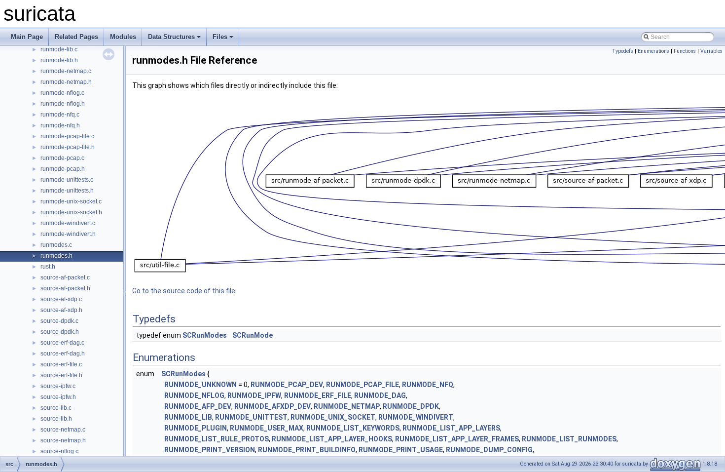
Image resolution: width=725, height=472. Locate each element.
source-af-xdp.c (61, 299)
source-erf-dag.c (62, 342)
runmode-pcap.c (62, 158)
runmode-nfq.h (60, 125)
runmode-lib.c (58, 49)
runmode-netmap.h (66, 82)
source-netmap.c (62, 429)
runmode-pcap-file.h (67, 147)
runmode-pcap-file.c (67, 136)
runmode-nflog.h (62, 103)
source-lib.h (56, 418)
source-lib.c (56, 407)
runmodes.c (56, 244)
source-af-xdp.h (61, 310)
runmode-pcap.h (62, 168)
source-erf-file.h (61, 375)
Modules (123, 36)
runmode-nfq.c (59, 114)
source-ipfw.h (58, 396)
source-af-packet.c (65, 277)
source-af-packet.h (65, 288)
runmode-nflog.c (62, 92)
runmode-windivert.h (68, 234)
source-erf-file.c (61, 364)
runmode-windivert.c (67, 223)
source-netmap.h (63, 440)
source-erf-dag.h (62, 353)
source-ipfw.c (57, 386)
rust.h (47, 266)
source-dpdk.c (59, 320)
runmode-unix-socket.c (71, 201)
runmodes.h (56, 255)
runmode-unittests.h (67, 190)
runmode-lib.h (59, 60)
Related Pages (76, 36)
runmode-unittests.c (66, 179)
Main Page (27, 36)
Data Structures (171, 36)
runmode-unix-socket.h (71, 212)
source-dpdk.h (59, 331)
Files (220, 36)
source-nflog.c (59, 451)
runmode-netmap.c (65, 71)
